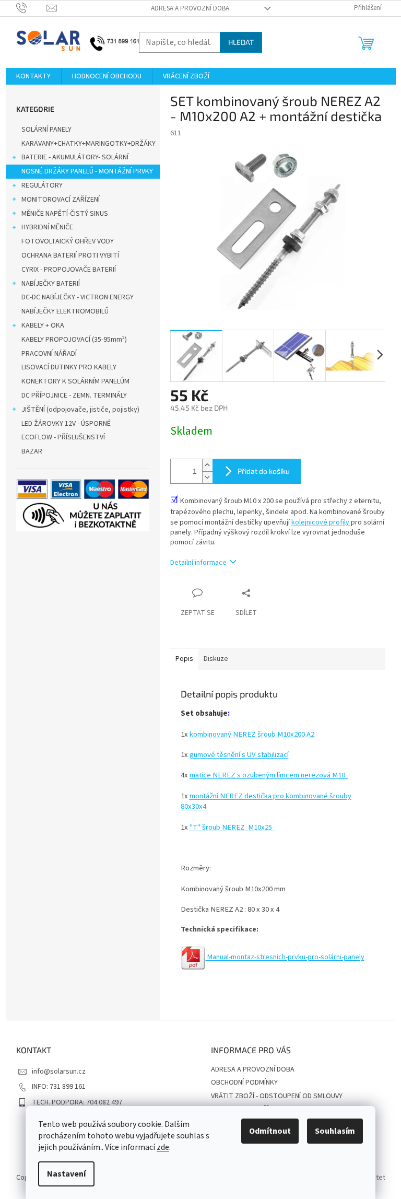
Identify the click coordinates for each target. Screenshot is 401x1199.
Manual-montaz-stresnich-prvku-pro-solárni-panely (285, 957)
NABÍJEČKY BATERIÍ (50, 283)
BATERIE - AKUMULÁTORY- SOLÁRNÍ (74, 157)
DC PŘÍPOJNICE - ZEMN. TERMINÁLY (74, 395)
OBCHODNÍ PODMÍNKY (244, 1082)
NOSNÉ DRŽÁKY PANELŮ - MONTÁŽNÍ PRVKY (87, 171)
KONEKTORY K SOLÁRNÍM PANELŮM (75, 381)
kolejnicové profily (321, 522)
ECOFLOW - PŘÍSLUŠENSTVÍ (63, 437)
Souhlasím (335, 1131)
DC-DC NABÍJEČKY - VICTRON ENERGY (77, 297)
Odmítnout (270, 1131)
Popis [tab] (184, 659)
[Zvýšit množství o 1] (207, 465)
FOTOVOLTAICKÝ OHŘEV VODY (67, 241)
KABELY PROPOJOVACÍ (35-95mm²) (74, 339)
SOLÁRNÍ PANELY (46, 129)
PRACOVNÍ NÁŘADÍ (49, 353)
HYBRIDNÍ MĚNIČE (47, 227)
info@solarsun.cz (59, 1071)
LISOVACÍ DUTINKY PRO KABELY (68, 367)
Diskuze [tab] (216, 659)
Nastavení (66, 1174)
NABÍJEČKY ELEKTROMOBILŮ (65, 311)
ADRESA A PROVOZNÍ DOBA (190, 8)
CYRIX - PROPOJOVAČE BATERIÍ (68, 269)
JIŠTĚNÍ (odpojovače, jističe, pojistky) (80, 409)
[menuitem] (33, 76)
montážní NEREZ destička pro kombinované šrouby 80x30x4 (266, 801)
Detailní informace (198, 562)
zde (163, 1147)
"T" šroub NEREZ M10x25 (232, 827)
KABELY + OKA (42, 325)
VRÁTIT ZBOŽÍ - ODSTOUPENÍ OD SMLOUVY (277, 1096)
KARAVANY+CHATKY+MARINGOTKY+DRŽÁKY (88, 143)
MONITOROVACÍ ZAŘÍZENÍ (60, 199)
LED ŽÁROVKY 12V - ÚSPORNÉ (66, 423)
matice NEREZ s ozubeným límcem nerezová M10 (269, 775)
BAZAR (31, 451)
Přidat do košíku (264, 471)
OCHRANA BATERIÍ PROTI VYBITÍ (70, 255)
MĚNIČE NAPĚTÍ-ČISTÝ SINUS (64, 213)
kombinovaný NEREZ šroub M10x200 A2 (252, 734)
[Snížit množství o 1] (207, 477)
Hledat (241, 42)
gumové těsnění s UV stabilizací (239, 754)
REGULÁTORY (42, 185)
